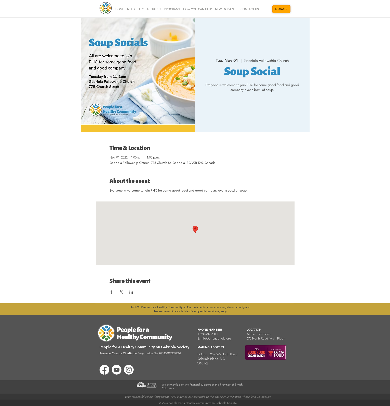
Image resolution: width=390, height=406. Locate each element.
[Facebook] (104, 370)
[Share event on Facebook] (111, 292)
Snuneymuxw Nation (227, 397)
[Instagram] (129, 370)
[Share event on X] (121, 292)
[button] (154, 9)
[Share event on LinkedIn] (131, 292)
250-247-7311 (209, 334)
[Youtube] (116, 370)
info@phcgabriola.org (216, 338)
